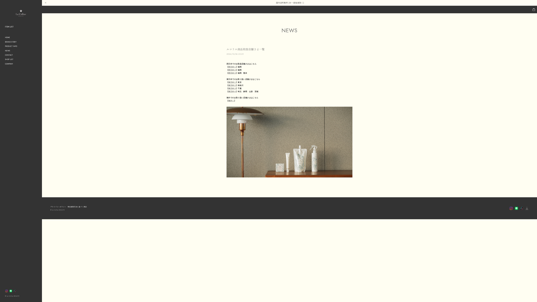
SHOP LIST (9, 59)
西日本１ (232, 67)
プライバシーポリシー (58, 207)
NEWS (7, 50)
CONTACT (9, 55)
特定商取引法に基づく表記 (77, 207)
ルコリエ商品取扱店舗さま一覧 (246, 49)
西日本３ (232, 73)
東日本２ (232, 85)
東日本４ (232, 91)
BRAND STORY (11, 42)
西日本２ (232, 70)
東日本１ (232, 82)
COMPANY (9, 64)
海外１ (231, 101)
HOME (7, 37)
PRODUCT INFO (11, 46)
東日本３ (232, 88)
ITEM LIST (9, 26)
